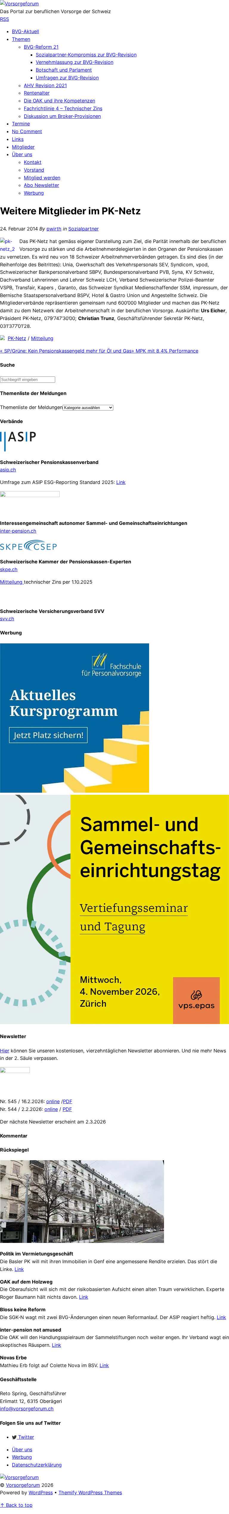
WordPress (41, 1492)
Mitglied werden (42, 178)
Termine (21, 124)
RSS (4, 19)
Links (18, 139)
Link (121, 482)
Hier (4, 1051)
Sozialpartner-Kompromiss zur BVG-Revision (86, 55)
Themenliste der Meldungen (31, 407)
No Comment (27, 131)
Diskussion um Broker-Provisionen (62, 116)
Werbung (34, 193)
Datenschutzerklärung (37, 1465)
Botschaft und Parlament (64, 70)
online (53, 1101)
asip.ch (8, 470)
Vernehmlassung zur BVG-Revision (74, 62)
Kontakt (32, 162)
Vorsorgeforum (23, 1485)
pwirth (54, 229)
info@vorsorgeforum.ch (27, 1409)
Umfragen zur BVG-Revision (67, 78)
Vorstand (34, 170)
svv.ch (7, 619)
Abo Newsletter (41, 185)
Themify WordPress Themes (90, 1492)
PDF (67, 1101)
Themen (21, 39)
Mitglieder (23, 147)
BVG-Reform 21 (41, 47)
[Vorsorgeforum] (19, 4)
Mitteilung (42, 338)
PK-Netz (17, 338)
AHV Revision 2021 (45, 85)
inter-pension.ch (18, 531)
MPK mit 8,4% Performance (164, 351)
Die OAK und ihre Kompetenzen (59, 101)
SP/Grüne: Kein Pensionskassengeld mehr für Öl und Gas (65, 351)
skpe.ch (9, 569)
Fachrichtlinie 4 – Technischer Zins (63, 108)
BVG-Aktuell (25, 31)
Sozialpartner (83, 229)
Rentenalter (36, 93)
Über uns (22, 154)
